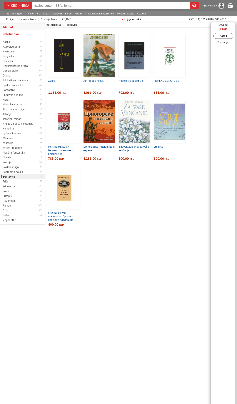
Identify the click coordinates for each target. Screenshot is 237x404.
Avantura (8, 51)
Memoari (8, 138)
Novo (31, 13)
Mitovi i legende (12, 147)
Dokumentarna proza (15, 66)
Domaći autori (11, 70)
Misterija (8, 143)
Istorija (7, 114)
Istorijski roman (12, 119)
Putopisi (7, 196)
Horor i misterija (12, 104)
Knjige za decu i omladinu (18, 123)
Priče (6, 181)
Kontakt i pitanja (125, 13)
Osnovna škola (27, 19)
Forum (68, 13)
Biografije (8, 56)
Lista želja (43, 13)
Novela (7, 157)
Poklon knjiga (11, 167)
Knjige (10, 19)
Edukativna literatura (15, 80)
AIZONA (141, 13)
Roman (7, 205)
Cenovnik (57, 13)
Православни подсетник (99, 13)
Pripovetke (9, 186)
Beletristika (11, 34)
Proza (6, 191)
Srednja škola (49, 19)
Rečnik (78, 13)
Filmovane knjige (13, 95)
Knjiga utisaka (131, 19)
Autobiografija (11, 46)
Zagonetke (9, 220)
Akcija (6, 42)
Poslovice (9, 176)
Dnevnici (8, 61)
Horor (6, 99)
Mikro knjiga (18, 6)
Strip (6, 210)
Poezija (7, 162)
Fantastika (9, 90)
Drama (7, 75)
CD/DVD (66, 19)
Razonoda (9, 200)
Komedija (8, 128)
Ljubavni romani (12, 133)
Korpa (223, 36)
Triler (6, 215)
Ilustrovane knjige (14, 109)
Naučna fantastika (14, 152)
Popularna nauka (13, 172)
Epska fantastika (13, 85)
